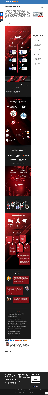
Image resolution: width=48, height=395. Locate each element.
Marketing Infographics (36, 54)
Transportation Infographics (37, 64)
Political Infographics (36, 59)
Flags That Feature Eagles (22, 381)
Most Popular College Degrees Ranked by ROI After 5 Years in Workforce (24, 386)
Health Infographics (35, 46)
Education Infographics (36, 40)
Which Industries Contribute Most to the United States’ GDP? (24, 378)
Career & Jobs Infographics (36, 39)
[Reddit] (19, 340)
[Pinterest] (16, 340)
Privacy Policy (24, 390)
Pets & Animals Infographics (37, 58)
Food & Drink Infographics (36, 45)
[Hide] (0, 21)
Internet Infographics (36, 50)
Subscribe (35, 381)
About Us (30, 389)
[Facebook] (9, 340)
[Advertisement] (18, 360)
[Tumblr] (22, 340)
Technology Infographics (36, 63)
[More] (25, 340)
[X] (6, 340)
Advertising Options (40, 389)
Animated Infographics (36, 36)
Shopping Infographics (36, 60)
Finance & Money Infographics (37, 44)
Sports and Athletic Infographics (17, 7)
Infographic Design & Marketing (16, 389)
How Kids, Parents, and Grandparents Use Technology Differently (24, 379)
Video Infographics (35, 67)
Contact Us (34, 389)
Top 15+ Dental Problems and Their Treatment (24, 376)
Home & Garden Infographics (37, 49)
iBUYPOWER (12, 25)
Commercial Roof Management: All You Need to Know (24, 384)
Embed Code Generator (25, 389)
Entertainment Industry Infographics (38, 41)
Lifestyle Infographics (36, 53)
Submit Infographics (8, 389)
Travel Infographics (35, 65)
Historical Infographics (36, 48)
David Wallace (7, 7)
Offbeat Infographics (36, 55)
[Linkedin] (12, 340)
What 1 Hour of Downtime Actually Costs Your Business (24, 382)
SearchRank (31, 392)
